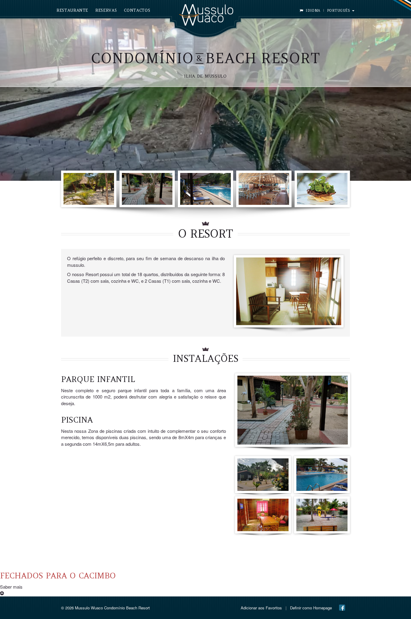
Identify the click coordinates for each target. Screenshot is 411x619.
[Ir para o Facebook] (342, 608)
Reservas (106, 10)
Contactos (137, 10)
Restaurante (72, 10)
